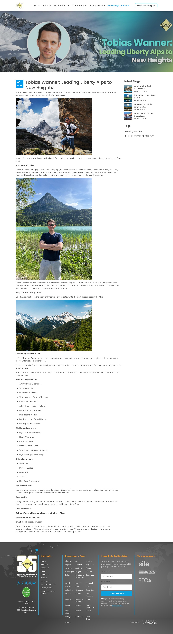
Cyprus (78, 593)
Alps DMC (149, 136)
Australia (78, 568)
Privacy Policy (46, 588)
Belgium (78, 572)
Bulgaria (78, 583)
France (88, 611)
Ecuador (89, 599)
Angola (68, 565)
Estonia (78, 605)
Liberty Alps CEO (134, 131)
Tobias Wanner (134, 136)
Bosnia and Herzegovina (79, 577)
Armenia (68, 568)
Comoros (79, 590)
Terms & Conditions (48, 584)
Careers (44, 578)
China (88, 586)
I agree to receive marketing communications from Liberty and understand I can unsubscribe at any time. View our (115, 602)
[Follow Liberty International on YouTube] (34, 583)
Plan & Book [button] (78, 5)
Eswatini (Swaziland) (90, 606)
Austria (88, 568)
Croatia (68, 593)
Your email (106, 582)
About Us (44, 564)
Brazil (67, 583)
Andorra (89, 561)
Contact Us (45, 574)
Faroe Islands (67, 612)
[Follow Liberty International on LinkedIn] (26, 583)
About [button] (46, 5)
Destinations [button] (61, 5)
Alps (77, 561)
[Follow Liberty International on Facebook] (18, 583)
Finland (78, 611)
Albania (68, 561)
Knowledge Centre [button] (117, 5)
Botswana (90, 575)
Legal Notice (46, 581)
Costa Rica (90, 590)
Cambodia (90, 583)
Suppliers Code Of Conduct (48, 592)
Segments (45, 568)
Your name (106, 571)
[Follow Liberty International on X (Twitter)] (22, 583)
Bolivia (67, 575)
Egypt (67, 605)
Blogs (43, 571)
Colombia (69, 590)
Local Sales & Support (146, 6)
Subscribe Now (117, 593)
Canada (68, 586)
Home (37, 5)
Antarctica (79, 565)
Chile (77, 586)
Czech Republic (89, 595)
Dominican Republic (79, 600)
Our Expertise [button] (96, 5)
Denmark (69, 599)
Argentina (90, 565)
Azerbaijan (69, 572)
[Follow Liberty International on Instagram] (30, 583)
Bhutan (89, 572)
